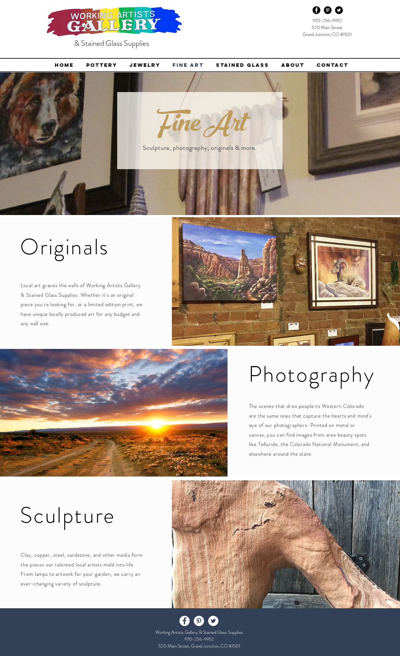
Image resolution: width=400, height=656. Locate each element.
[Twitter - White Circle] (213, 621)
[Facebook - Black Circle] (316, 10)
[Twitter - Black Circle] (339, 10)
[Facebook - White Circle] (184, 621)
